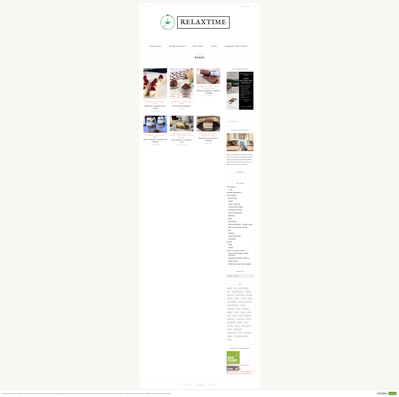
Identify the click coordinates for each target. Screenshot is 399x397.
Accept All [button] (392, 393)
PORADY (230, 248)
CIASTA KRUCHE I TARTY (235, 210)
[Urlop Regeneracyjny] (240, 90)
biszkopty (230, 295)
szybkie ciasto (232, 333)
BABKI (230, 219)
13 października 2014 (181, 145)
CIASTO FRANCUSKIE (234, 236)
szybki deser (238, 329)
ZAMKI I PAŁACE (233, 261)
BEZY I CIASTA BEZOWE (235, 213)
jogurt (236, 312)
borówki (249, 295)
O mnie (230, 190)
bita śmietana (240, 295)
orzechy (230, 326)
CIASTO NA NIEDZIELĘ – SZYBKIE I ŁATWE (240, 224)
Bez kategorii (149, 101)
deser (238, 309)
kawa (229, 315)
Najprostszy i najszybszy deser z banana (155, 107)
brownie (230, 298)
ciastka (243, 298)
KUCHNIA (214, 46)
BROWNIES (231, 216)
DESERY (155, 103)
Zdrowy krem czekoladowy (181, 106)
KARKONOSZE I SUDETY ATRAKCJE (238, 258)
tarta (240, 333)
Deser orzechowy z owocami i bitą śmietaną (155, 140)
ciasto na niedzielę (245, 302)
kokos (235, 315)
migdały (240, 322)
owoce (237, 326)
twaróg (229, 336)
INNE (229, 230)
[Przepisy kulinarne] (233, 357)
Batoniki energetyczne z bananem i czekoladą (208, 92)
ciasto (250, 298)
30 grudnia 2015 (155, 144)
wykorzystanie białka (241, 336)
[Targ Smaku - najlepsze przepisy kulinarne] (240, 368)
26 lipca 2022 (182, 108)
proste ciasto (246, 326)
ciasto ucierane (232, 305)
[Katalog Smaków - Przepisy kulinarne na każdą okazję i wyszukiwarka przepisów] (240, 372)
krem (240, 315)
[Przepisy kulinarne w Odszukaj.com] (238, 365)
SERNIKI (230, 201)
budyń (237, 298)
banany (229, 288)
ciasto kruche (232, 302)
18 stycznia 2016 (208, 95)
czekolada (230, 309)
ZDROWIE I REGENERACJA (177, 46)
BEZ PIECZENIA (160, 135)
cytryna (242, 305)
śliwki (229, 339)
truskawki (247, 333)
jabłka (229, 312)
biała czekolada (237, 291)
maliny (248, 319)
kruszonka (230, 319)
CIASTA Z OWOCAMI (234, 204)
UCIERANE (231, 233)
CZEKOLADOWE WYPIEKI (208, 135)
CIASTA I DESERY (197, 46)
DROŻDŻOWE (232, 221)
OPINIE (230, 245)
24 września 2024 (155, 111)
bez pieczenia (243, 288)
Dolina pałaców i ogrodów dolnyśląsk (239, 264)
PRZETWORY (232, 239)
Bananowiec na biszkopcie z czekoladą (208, 139)
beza (235, 288)
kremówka (247, 315)
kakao (249, 312)
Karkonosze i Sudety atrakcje (236, 46)
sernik (229, 329)
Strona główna (155, 46)
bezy (228, 291)
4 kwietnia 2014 (208, 143)
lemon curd (240, 319)
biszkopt (248, 291)
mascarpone (231, 322)
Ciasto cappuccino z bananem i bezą (181, 141)
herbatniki (245, 309)
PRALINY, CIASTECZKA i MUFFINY (238, 227)
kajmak (243, 312)
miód (246, 322)
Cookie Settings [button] (381, 393)
